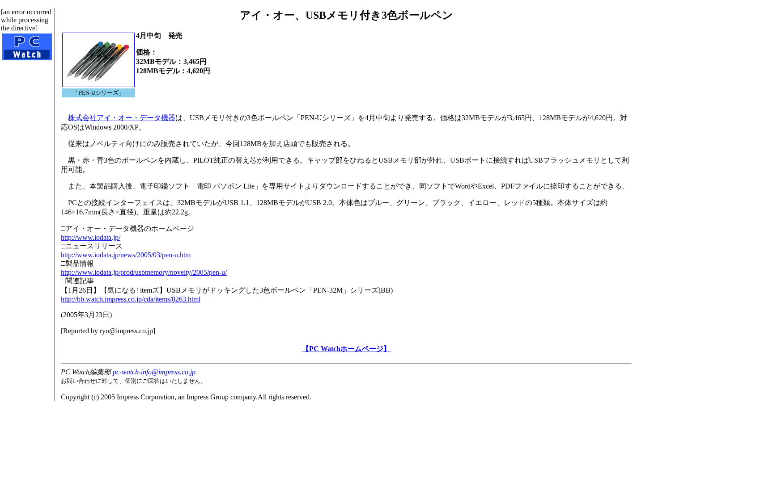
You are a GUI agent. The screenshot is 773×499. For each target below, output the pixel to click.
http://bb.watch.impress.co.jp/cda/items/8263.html (130, 299)
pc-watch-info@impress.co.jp (154, 372)
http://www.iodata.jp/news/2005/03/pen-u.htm (126, 255)
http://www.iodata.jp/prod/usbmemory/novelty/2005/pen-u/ (144, 272)
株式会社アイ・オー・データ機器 (121, 118)
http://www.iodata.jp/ (90, 237)
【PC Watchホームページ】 (346, 348)
